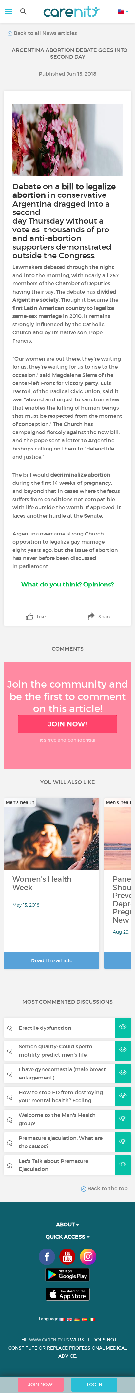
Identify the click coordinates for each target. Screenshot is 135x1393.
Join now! (67, 724)
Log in (94, 1384)
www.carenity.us (49, 1339)
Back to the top (107, 1188)
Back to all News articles (44, 33)
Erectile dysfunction (45, 1028)
